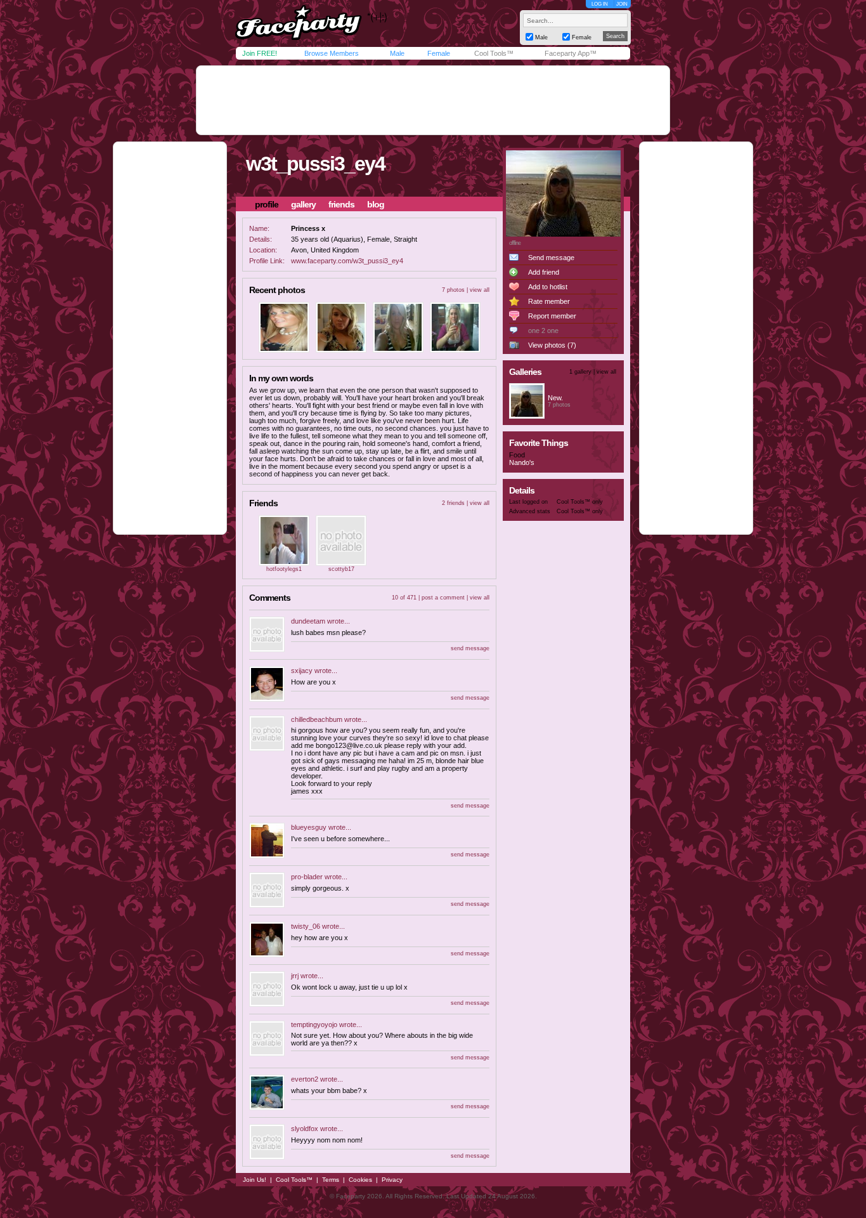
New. (555, 398)
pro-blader (307, 877)
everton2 (304, 1079)
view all (479, 290)
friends (341, 204)
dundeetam (308, 621)
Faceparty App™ (571, 53)
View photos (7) (552, 345)
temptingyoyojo (314, 1024)
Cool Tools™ (494, 53)
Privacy (392, 1179)
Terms (330, 1179)
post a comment (443, 597)
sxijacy (302, 670)
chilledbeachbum (316, 719)
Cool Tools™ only (580, 502)
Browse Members (331, 53)
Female (438, 53)
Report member (552, 316)
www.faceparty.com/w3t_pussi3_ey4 (347, 261)
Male (397, 53)
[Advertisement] (433, 100)
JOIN (622, 4)
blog (375, 204)
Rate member (549, 301)
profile (266, 204)
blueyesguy (308, 827)
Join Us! (254, 1179)
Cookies (360, 1179)
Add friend (543, 272)
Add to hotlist (547, 287)
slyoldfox (304, 1128)
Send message (551, 257)
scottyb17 (341, 569)
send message (470, 648)
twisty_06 (305, 926)
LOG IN (599, 4)
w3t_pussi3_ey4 (315, 163)
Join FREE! (259, 53)
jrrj (295, 975)
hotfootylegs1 (284, 569)
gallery (303, 204)
